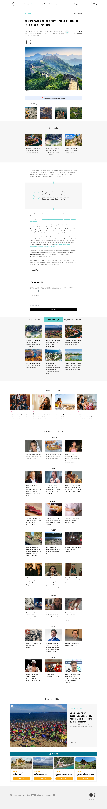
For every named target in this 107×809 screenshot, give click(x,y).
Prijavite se (53, 309)
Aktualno (43, 4)
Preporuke (77, 4)
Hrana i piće (24, 4)
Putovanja (34, 4)
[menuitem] (95, 3)
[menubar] (95, 3)
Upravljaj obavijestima (91, 799)
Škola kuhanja (66, 4)
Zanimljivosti (54, 4)
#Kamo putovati (78, 13)
